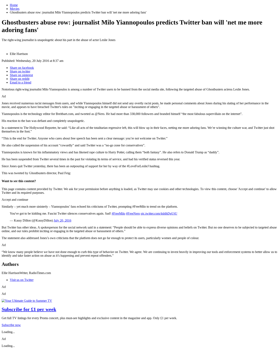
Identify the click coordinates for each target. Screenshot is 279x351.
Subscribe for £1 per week (29, 309)
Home (14, 5)
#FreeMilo (118, 213)
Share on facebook (22, 67)
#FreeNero (133, 213)
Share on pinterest (21, 75)
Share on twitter (20, 71)
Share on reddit (19, 78)
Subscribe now (11, 325)
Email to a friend (20, 82)
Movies (14, 8)
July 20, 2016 (62, 220)
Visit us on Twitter (21, 280)
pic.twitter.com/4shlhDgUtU (159, 213)
